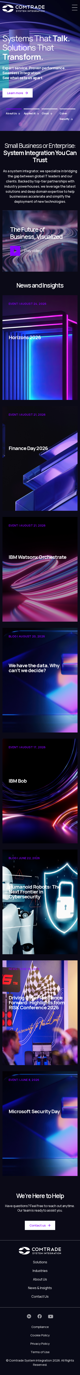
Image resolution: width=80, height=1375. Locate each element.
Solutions (40, 1262)
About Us (40, 1279)
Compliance (40, 1327)
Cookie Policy (40, 1335)
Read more (17, 390)
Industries (40, 1270)
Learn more (15, 93)
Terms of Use (40, 1352)
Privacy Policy (40, 1343)
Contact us (38, 1225)
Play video (32, 250)
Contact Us (40, 1296)
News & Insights (40, 1288)
